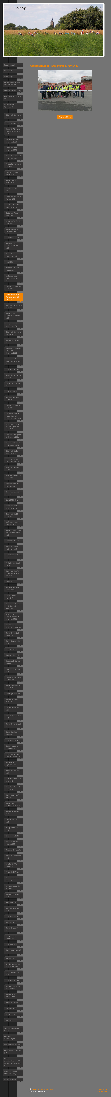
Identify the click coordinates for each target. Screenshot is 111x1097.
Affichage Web (102, 1091)
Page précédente (65, 117)
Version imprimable (39, 1089)
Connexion (103, 1089)
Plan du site (50, 1089)
